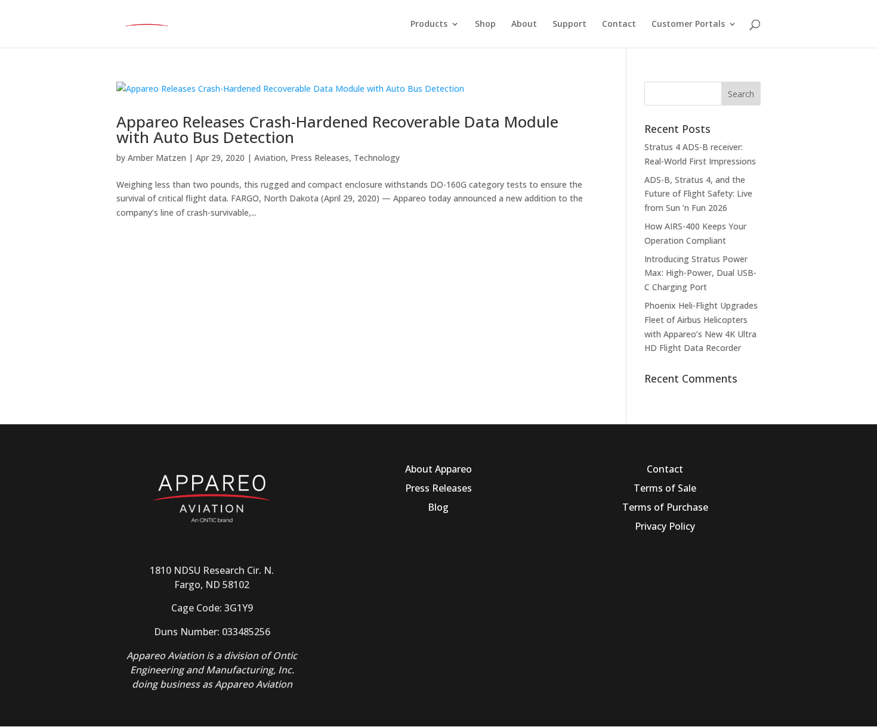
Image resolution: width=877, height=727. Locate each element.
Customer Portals (688, 24)
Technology (377, 157)
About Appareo (438, 469)
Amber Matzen (157, 157)
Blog (438, 507)
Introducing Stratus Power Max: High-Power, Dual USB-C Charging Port (700, 273)
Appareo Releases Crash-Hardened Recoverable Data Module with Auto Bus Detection (337, 129)
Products (428, 24)
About (524, 24)
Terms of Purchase (665, 507)
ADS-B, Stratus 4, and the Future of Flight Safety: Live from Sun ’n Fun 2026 (698, 194)
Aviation (270, 157)
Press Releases (320, 157)
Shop (485, 24)
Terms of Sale (665, 488)
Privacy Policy (665, 526)
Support (569, 24)
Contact (619, 24)
